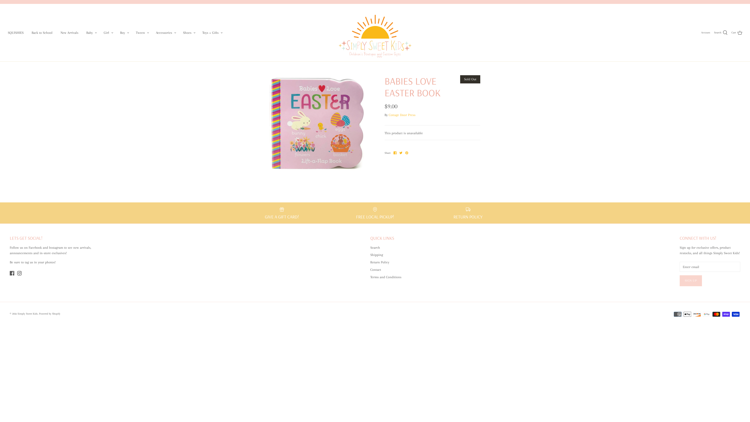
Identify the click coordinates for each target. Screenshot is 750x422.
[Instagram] (19, 273)
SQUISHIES (16, 33)
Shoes (187, 33)
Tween (140, 33)
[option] (317, 123)
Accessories (164, 33)
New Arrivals (69, 33)
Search (375, 247)
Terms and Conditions (385, 277)
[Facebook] (12, 273)
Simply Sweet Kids (28, 313)
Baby (89, 33)
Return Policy (379, 262)
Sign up (691, 280)
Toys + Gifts (210, 33)
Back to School (42, 33)
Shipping (376, 255)
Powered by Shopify (49, 313)
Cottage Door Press (402, 115)
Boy (122, 33)
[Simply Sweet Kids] (375, 32)
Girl (106, 33)
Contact (375, 270)
